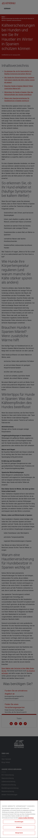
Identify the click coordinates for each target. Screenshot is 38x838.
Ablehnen (19, 827)
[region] (19, 819)
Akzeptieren (19, 833)
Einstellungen (19, 821)
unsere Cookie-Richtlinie (26, 818)
